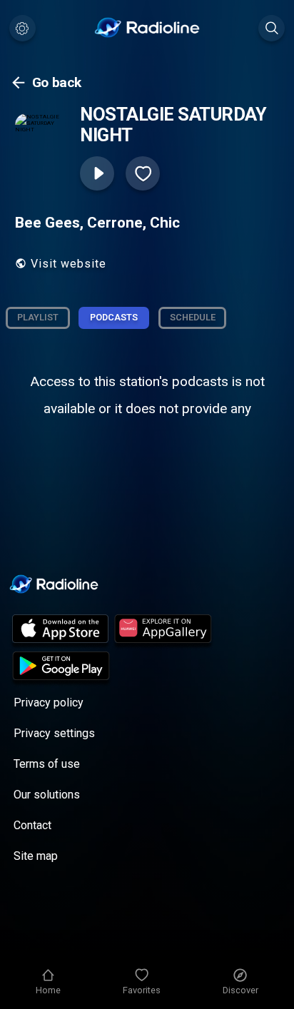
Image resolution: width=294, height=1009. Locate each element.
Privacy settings (54, 733)
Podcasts (114, 317)
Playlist (38, 317)
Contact (32, 825)
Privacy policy (48, 702)
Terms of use (47, 764)
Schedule (193, 317)
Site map (36, 856)
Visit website (68, 263)
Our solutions (47, 794)
